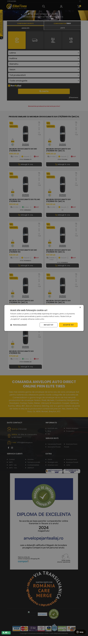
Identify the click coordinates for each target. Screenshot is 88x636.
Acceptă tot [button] (68, 325)
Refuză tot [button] (48, 325)
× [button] (80, 307)
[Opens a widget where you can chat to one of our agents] (80, 632)
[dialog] (44, 318)
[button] (18, 325)
